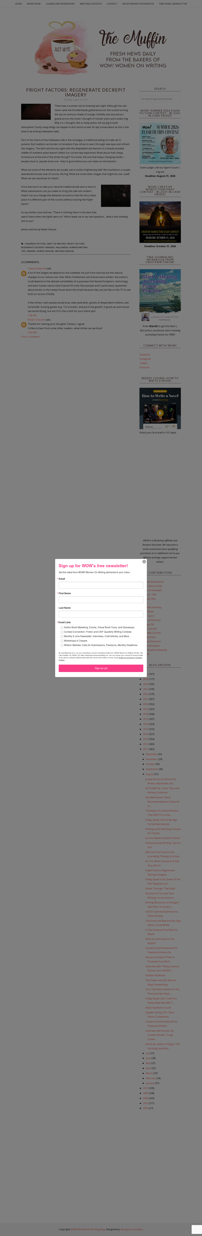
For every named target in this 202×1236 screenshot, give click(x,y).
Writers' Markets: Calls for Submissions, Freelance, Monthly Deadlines (100, 645)
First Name (65, 593)
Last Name (65, 608)
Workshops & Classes (75, 640)
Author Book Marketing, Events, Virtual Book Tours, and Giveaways (99, 627)
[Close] (144, 561)
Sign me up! (101, 668)
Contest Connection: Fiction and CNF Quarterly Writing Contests (97, 631)
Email (62, 579)
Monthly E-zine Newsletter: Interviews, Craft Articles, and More (96, 636)
